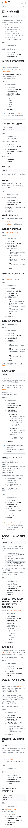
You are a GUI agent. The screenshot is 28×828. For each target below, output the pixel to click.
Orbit (19, 6)
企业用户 (4, 389)
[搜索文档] (22, 2)
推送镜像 (10, 652)
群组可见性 (5, 366)
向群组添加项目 (6, 71)
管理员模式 (18, 113)
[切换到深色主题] (25, 2)
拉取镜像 (4, 652)
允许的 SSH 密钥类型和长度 (17, 610)
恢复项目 (7, 222)
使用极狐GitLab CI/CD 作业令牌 (12, 524)
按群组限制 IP (19, 686)
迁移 (12, 759)
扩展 (23, 6)
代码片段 (9, 279)
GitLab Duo (13, 6)
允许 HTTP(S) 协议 (14, 522)
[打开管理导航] (2, 2)
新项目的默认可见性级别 (12, 232)
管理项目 (10, 224)
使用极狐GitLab (5, 6)
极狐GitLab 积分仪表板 (10, 809)
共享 (9, 759)
